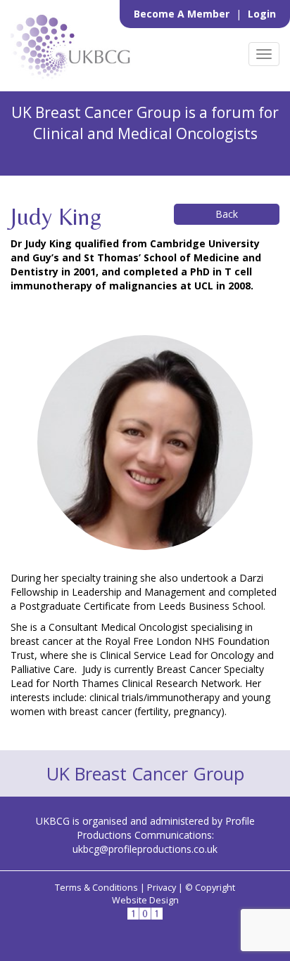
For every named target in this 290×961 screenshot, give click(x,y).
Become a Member (183, 13)
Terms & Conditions (96, 888)
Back (226, 214)
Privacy (161, 888)
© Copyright (210, 888)
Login (262, 13)
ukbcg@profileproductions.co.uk (145, 849)
